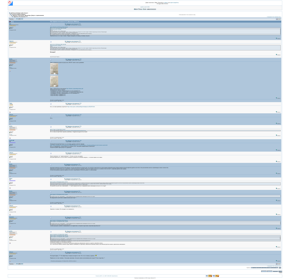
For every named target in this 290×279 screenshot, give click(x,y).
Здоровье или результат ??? (21, 16)
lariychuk (11, 217)
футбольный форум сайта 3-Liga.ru (19, 13)
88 (21, 19)
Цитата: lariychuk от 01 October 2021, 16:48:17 (59, 234)
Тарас (10, 103)
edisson (11, 114)
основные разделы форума (18, 14)
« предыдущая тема (270, 16)
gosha (10, 59)
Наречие (11, 41)
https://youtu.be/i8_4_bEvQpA (56, 29)
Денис (10, 178)
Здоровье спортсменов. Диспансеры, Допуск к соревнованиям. (28, 15)
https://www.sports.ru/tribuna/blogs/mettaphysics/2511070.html (81, 106)
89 (22, 19)
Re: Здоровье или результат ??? (73, 24)
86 (17, 19)
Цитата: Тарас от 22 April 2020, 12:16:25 (57, 129)
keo (10, 23)
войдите (166, 2)
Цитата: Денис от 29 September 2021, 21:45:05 (59, 194)
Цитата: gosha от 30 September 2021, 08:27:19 (59, 220)
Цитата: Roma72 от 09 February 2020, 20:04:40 (59, 27)
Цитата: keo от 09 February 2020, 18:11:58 (58, 28)
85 (16, 19)
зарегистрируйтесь (174, 2)
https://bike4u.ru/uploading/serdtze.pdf (74, 88)
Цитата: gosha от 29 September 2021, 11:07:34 (59, 181)
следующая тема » (277, 16)
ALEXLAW (11, 140)
